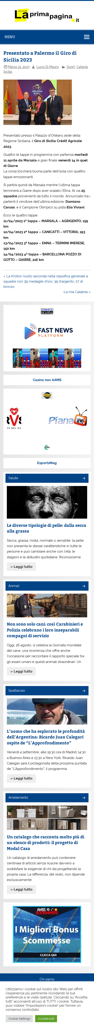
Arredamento (18, 797)
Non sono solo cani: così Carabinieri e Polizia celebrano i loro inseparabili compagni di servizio (45, 629)
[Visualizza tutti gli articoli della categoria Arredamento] (84, 798)
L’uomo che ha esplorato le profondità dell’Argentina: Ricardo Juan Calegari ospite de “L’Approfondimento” (46, 737)
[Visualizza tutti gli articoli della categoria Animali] (84, 586)
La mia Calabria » (77, 292)
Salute (13, 478)
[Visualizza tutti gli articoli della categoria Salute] (84, 479)
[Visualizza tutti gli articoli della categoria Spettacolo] (84, 691)
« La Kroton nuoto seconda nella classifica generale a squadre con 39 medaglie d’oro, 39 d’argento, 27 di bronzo (45, 281)
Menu (10, 37)
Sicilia (7, 71)
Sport (71, 67)
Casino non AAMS (47, 380)
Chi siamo (47, 979)
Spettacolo (16, 690)
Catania (82, 67)
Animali (13, 586)
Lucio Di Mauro (48, 67)
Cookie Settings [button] (19, 1018)
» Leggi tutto (21, 567)
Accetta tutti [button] (46, 1018)
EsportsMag (47, 463)
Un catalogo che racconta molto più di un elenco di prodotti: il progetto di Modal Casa (45, 842)
